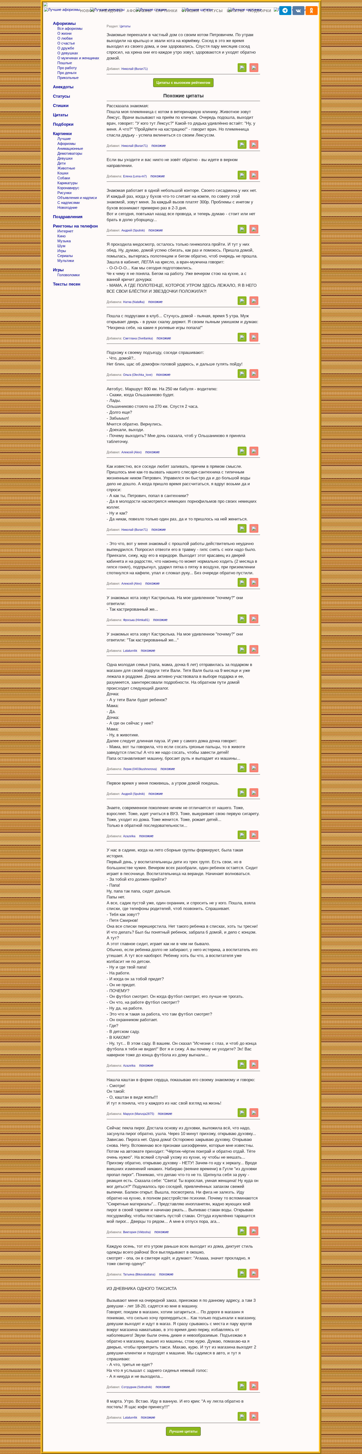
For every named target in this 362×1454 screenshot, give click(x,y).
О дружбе (65, 48)
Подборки (259, 11)
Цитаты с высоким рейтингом (183, 82)
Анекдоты (111, 11)
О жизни (64, 33)
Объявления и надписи (77, 198)
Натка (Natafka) (134, 302)
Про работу (67, 68)
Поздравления (67, 216)
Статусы (213, 11)
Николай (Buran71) (134, 69)
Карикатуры (67, 183)
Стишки (190, 11)
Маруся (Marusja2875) (138, 1114)
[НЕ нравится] (253, 67)
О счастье (66, 43)
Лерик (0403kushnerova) (140, 769)
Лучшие (64, 138)
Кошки (62, 173)
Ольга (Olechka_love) (137, 375)
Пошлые (64, 63)
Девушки (64, 158)
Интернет (65, 231)
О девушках (67, 53)
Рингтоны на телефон (75, 226)
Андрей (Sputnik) (133, 230)
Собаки (63, 178)
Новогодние (67, 207)
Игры (61, 251)
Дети (61, 163)
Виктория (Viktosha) (137, 1232)
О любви (64, 38)
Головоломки (68, 275)
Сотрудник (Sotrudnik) (136, 1387)
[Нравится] (242, 67)
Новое (87, 11)
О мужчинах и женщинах (78, 58)
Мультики (65, 260)
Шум (61, 246)
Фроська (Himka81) (136, 620)
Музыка (64, 241)
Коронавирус (68, 188)
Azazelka (129, 836)
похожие (158, 145)
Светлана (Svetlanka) (138, 338)
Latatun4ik (130, 650)
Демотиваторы (69, 153)
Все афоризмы (69, 28)
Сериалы (65, 256)
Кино (61, 236)
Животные (66, 168)
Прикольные (68, 78)
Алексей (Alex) (131, 452)
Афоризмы (139, 11)
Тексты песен (66, 284)
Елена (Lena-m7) (135, 176)
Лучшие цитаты (183, 1431)
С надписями (68, 202)
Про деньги (66, 73)
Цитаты (235, 11)
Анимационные (70, 148)
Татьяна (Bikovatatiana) (139, 1274)
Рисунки (64, 193)
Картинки (167, 11)
